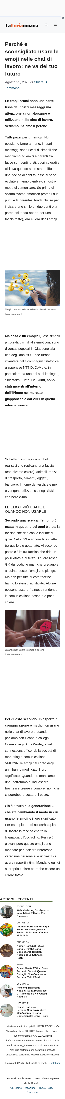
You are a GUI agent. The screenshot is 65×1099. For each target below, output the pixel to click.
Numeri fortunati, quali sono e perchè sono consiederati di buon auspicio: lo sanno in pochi (30, 951)
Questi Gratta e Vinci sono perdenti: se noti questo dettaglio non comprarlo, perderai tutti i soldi (32, 973)
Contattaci (54, 1063)
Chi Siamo (16, 1087)
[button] (46, 25)
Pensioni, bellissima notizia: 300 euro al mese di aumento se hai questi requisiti (32, 992)
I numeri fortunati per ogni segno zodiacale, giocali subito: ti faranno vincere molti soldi (33, 931)
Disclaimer (32, 1092)
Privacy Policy (45, 1087)
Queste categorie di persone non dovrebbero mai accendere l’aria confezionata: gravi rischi (32, 1011)
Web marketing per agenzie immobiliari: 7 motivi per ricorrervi (33, 913)
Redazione (30, 1087)
